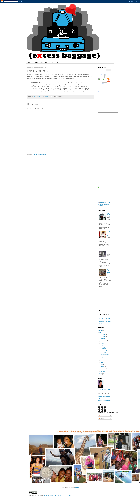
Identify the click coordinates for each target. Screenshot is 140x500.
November (103, 336)
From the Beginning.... (104, 348)
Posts (101, 415)
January (103, 371)
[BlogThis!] (56, 96)
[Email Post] (51, 96)
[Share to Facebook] (60, 96)
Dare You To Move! (108, 215)
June (102, 360)
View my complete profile (104, 400)
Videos (57, 62)
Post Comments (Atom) (40, 154)
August (103, 343)
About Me (35, 62)
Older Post (90, 152)
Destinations (43, 62)
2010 (100, 374)
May (102, 362)
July (102, 345)
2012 (100, 330)
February (103, 369)
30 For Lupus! (108, 252)
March (102, 366)
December (103, 334)
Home (29, 62)
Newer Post (31, 152)
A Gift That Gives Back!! (108, 233)
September (104, 341)
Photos (51, 62)
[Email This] (55, 96)
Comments (103, 418)
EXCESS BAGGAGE (105, 389)
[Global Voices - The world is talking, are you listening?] (104, 205)
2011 (100, 332)
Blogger (77, 487)
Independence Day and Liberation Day (105, 356)
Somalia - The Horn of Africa (105, 351)
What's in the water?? (108, 271)
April (102, 364)
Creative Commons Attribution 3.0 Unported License (57, 495)
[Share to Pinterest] (62, 96)
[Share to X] (58, 96)
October (103, 338)
